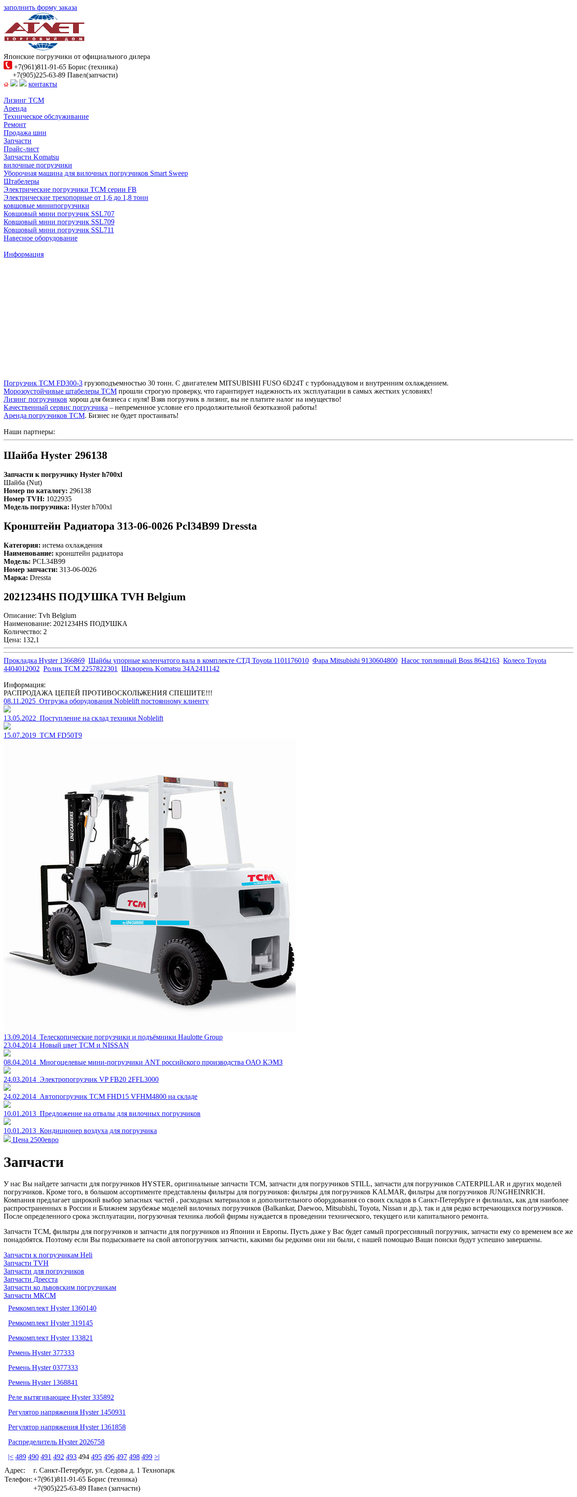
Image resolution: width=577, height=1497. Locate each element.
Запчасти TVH (26, 1263)
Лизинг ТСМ (24, 100)
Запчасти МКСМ (30, 1295)
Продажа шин (25, 132)
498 (134, 1457)
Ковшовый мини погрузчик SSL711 (59, 230)
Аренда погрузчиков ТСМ (44, 415)
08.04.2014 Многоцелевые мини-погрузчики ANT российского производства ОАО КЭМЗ (143, 1062)
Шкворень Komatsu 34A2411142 (170, 668)
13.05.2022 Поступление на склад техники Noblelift (83, 718)
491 (46, 1457)
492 (58, 1457)
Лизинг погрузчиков (35, 399)
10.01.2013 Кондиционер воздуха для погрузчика (80, 1130)
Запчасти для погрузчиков (44, 1271)
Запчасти (18, 141)
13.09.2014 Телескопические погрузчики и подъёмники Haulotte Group (113, 1037)
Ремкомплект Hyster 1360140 (52, 1308)
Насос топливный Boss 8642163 (450, 660)
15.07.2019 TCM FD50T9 (43, 735)
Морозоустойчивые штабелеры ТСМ (60, 391)
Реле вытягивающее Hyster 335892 (61, 1397)
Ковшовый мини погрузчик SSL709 (59, 222)
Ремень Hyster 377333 (41, 1352)
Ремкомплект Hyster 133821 (50, 1338)
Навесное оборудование (41, 238)
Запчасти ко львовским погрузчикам (60, 1287)
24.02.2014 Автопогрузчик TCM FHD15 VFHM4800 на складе (100, 1096)
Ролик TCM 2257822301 (80, 668)
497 (121, 1457)
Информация (24, 254)
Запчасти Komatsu (31, 157)
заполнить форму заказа (40, 7)
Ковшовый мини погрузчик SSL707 (59, 214)
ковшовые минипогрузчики (46, 205)
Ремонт (15, 124)
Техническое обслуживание (46, 116)
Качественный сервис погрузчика (56, 407)
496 (109, 1457)
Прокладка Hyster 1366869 (44, 660)
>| (157, 1457)
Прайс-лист (21, 149)
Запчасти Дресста (31, 1279)
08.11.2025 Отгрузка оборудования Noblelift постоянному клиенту (106, 701)
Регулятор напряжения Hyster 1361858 (67, 1427)
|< (11, 1457)
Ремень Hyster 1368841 (43, 1382)
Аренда (15, 108)
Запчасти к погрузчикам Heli (48, 1255)
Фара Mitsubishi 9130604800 (355, 660)
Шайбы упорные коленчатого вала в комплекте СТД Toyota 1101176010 (198, 660)
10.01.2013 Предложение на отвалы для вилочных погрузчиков (102, 1113)
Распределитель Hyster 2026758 (56, 1442)
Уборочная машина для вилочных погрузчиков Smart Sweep (96, 173)
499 (147, 1457)
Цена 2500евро (35, 1139)
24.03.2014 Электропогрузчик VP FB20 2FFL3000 (81, 1079)
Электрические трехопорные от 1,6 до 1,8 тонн (76, 197)
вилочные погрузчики (38, 165)
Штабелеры (21, 181)
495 (96, 1457)
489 (20, 1457)
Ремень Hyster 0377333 (43, 1367)
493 (71, 1457)
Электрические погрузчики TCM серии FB (70, 189)
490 (33, 1457)
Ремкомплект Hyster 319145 (50, 1323)
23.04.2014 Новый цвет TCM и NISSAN (66, 1045)
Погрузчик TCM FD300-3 (43, 383)
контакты (42, 84)
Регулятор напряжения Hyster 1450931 (67, 1412)
